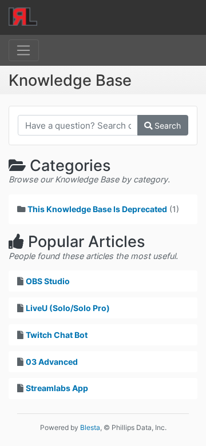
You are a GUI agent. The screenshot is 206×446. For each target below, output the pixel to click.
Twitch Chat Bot (57, 335)
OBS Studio (48, 281)
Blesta (90, 427)
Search (166, 125)
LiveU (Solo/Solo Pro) (68, 308)
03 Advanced (52, 362)
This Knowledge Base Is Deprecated (97, 209)
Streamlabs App (57, 388)
